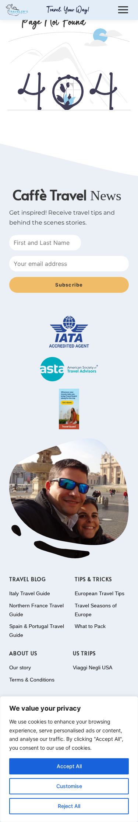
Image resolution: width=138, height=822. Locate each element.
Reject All (69, 806)
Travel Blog (27, 579)
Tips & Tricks (93, 579)
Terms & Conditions (31, 680)
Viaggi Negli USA (92, 667)
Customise (69, 786)
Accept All (69, 766)
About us (23, 653)
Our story (20, 667)
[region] (69, 759)
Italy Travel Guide (29, 593)
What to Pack (90, 626)
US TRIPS (84, 653)
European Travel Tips (99, 593)
